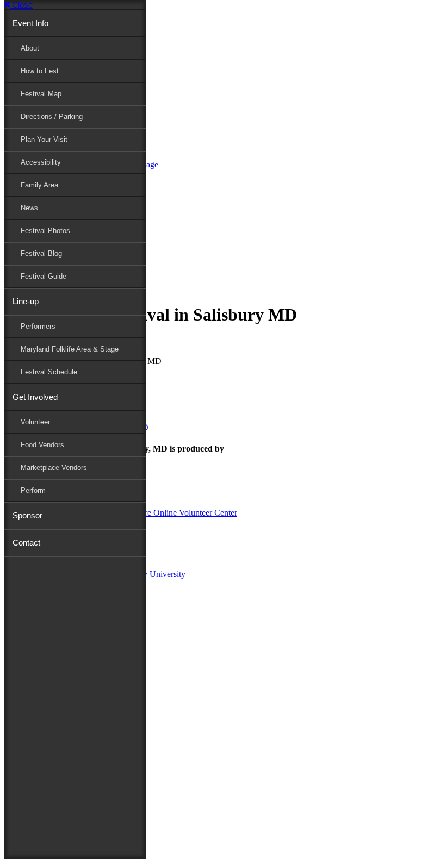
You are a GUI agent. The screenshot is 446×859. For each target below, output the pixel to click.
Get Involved (35, 397)
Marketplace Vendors (54, 467)
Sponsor (27, 515)
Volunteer (35, 422)
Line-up (26, 301)
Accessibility (41, 162)
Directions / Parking (52, 116)
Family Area (39, 185)
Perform (33, 490)
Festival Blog (41, 253)
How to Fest (40, 71)
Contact (26, 542)
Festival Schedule (49, 372)
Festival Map (41, 94)
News (29, 208)
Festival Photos (45, 231)
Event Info (30, 23)
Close (21, 4)
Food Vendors (42, 445)
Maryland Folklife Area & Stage (70, 349)
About (30, 48)
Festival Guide (43, 276)
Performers (38, 326)
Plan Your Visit (44, 139)
